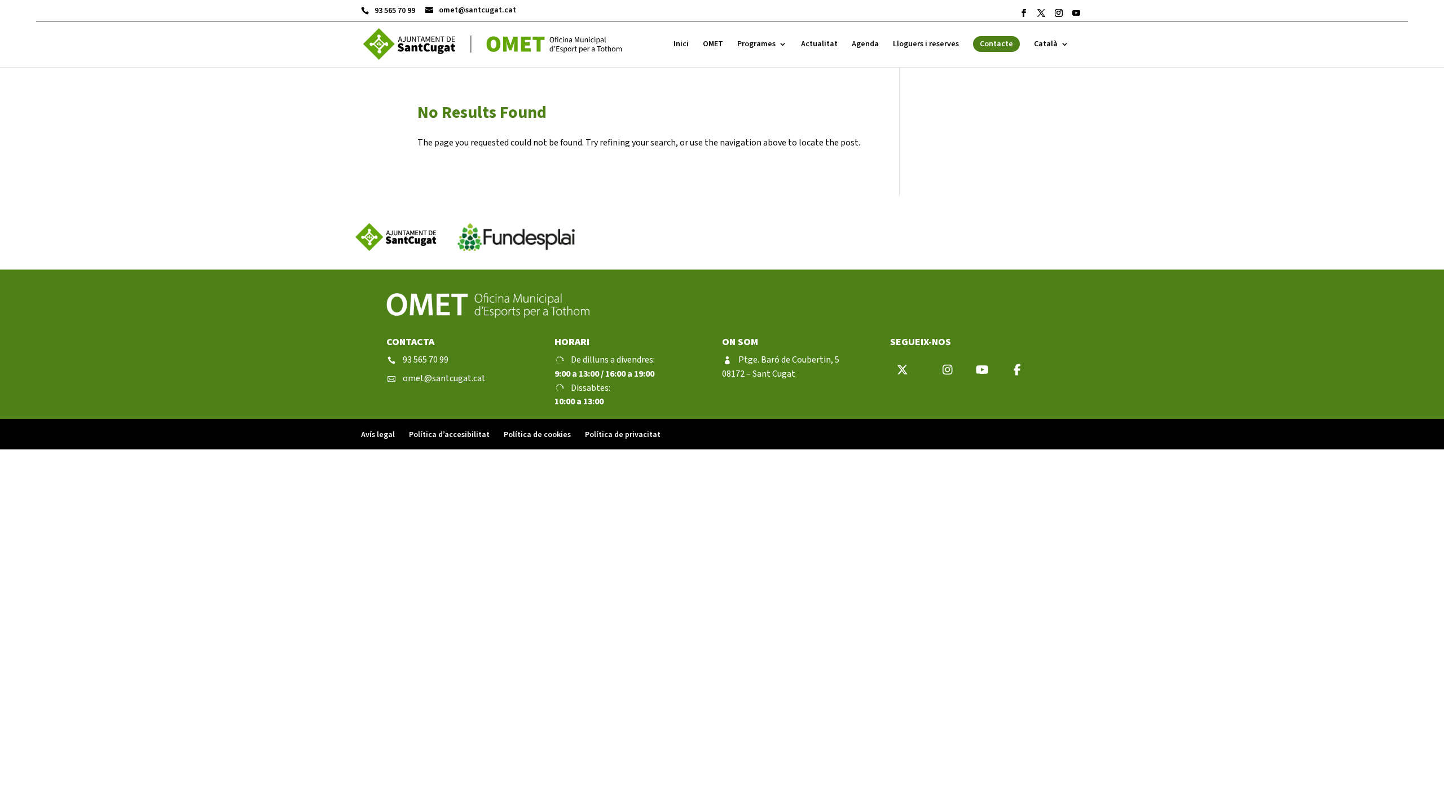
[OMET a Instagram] (1059, 13)
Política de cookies (537, 434)
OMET (713, 45)
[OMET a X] (1041, 13)
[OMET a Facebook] (1024, 13)
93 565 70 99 (388, 11)
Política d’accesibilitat (449, 434)
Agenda (865, 45)
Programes (756, 45)
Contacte (996, 44)
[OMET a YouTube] (1076, 13)
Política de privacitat (623, 434)
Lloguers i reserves (926, 45)
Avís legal (378, 434)
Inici (681, 45)
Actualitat (819, 45)
